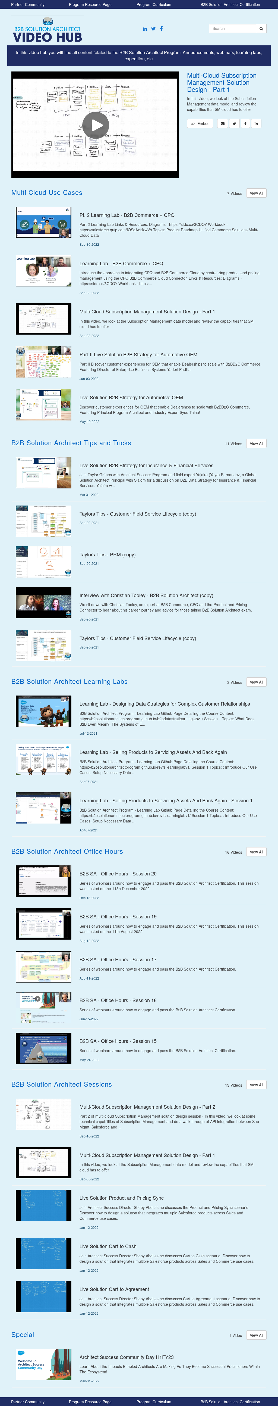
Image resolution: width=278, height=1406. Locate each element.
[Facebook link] (161, 28)
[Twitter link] (153, 28)
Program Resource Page (90, 4)
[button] (222, 123)
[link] (234, 123)
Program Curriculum (154, 4)
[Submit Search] (261, 28)
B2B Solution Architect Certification (230, 4)
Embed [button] (203, 123)
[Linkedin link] (145, 28)
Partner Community (28, 4)
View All (256, 193)
